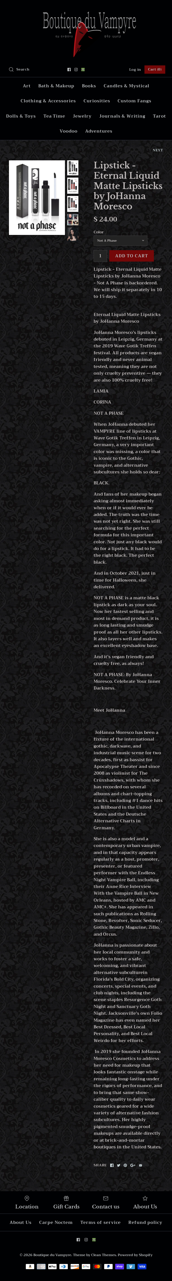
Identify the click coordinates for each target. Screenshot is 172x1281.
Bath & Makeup (56, 86)
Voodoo (68, 131)
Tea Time (54, 116)
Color (99, 232)
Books (89, 86)
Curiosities (97, 101)
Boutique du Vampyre (52, 1255)
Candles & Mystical (126, 86)
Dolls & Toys (21, 116)
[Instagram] (76, 69)
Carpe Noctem (56, 1222)
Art (27, 86)
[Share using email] (140, 1165)
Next (158, 150)
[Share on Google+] (132, 1165)
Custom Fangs (134, 101)
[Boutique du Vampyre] (86, 7)
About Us (21, 1222)
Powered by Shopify (135, 1255)
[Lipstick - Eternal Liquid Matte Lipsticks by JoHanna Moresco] (37, 197)
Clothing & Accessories (48, 101)
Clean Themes (103, 1255)
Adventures (99, 131)
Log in (135, 70)
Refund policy (145, 1222)
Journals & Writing (122, 116)
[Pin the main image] (125, 1165)
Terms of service (100, 1222)
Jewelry (82, 116)
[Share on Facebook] (112, 1165)
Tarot (159, 116)
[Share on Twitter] (118, 1165)
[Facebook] (69, 69)
